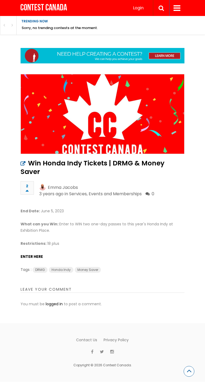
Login (138, 8)
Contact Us (86, 340)
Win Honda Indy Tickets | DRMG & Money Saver (92, 167)
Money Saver (87, 269)
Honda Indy (61, 269)
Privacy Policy (116, 340)
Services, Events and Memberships (105, 194)
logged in (54, 304)
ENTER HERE (32, 256)
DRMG (40, 269)
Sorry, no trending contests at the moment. (60, 27)
